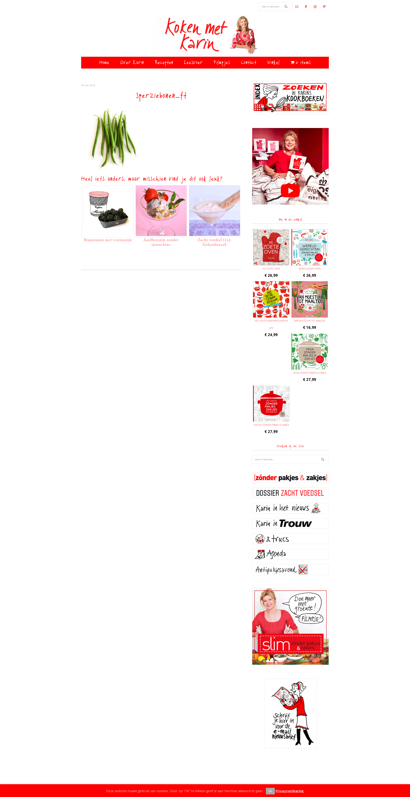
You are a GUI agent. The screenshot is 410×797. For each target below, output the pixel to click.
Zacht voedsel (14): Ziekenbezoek (214, 242)
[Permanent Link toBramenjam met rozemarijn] (107, 234)
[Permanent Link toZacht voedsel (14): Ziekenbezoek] (214, 234)
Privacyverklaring (290, 791)
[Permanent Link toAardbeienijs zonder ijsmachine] (161, 234)
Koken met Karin (205, 35)
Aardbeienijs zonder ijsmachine (161, 242)
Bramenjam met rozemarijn (108, 239)
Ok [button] (270, 791)
